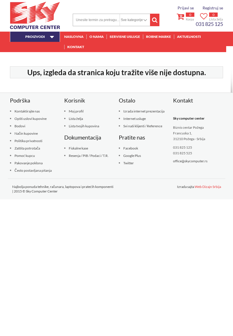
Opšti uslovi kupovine (30, 118)
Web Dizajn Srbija (208, 187)
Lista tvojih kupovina (84, 126)
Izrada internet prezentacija (144, 111)
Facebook (130, 148)
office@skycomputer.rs (190, 161)
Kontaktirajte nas (27, 111)
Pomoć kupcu (24, 155)
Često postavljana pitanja (33, 170)
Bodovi (19, 126)
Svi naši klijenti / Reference (142, 126)
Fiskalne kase (78, 148)
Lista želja (76, 118)
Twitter (128, 163)
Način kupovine (26, 133)
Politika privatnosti (28, 141)
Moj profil (76, 111)
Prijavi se (186, 7)
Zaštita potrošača (27, 148)
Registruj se (213, 7)
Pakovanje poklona (28, 163)
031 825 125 (209, 24)
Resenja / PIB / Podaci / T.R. (89, 155)
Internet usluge (134, 118)
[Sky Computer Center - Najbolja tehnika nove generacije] (35, 15)
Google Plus (132, 155)
